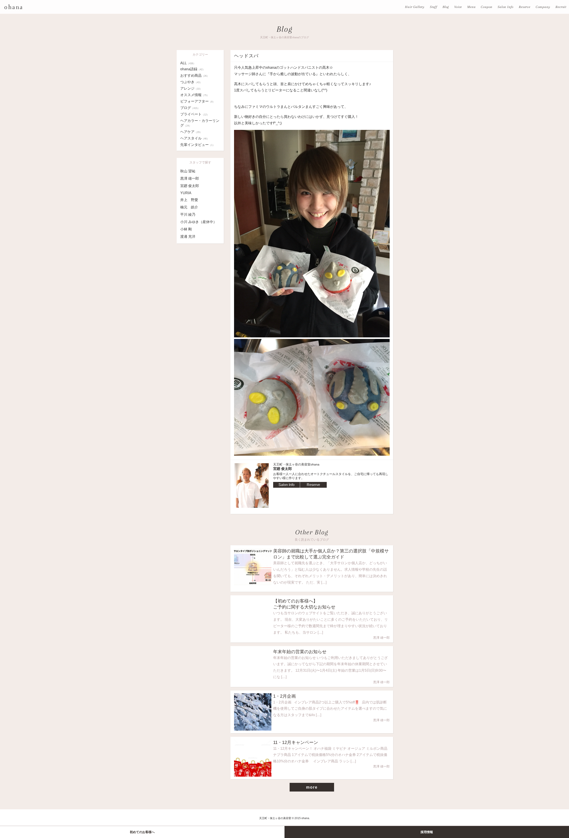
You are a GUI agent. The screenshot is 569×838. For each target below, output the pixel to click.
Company (543, 7)
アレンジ (191, 88)
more (311, 787)
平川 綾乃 (187, 214)
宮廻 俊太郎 (189, 186)
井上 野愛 (189, 200)
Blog (446, 7)
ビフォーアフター (197, 101)
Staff (433, 7)
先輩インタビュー (197, 145)
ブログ (190, 108)
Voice (458, 7)
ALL (188, 63)
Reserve (524, 7)
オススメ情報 (194, 95)
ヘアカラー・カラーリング (199, 123)
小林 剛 (186, 229)
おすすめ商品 (194, 75)
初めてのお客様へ (142, 832)
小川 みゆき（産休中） (198, 222)
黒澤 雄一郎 (189, 178)
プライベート (194, 114)
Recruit (560, 7)
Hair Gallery (415, 7)
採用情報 (427, 832)
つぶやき (191, 82)
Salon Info (505, 7)
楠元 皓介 (189, 207)
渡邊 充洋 (187, 236)
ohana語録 (192, 69)
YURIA (185, 193)
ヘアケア (191, 132)
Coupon (486, 7)
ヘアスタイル (194, 138)
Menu (471, 7)
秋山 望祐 (187, 171)
